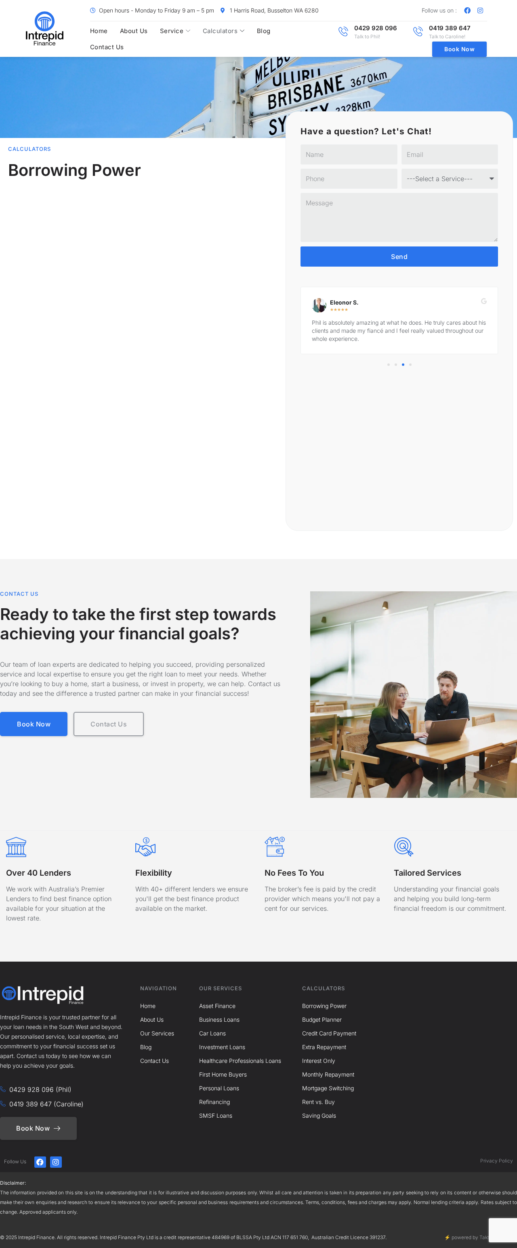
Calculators (220, 31)
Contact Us (107, 47)
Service (172, 31)
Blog (264, 31)
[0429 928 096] (343, 31)
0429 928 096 (375, 28)
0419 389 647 (450, 28)
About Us (134, 31)
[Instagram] (480, 10)
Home (99, 31)
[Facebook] (467, 10)
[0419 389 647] (418, 31)
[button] (388, 364)
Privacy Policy (496, 1161)
